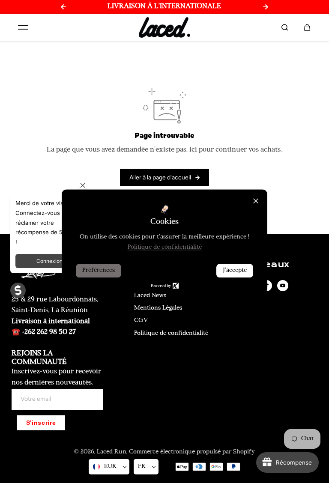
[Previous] (63, 7)
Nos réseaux (257, 264)
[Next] (265, 7)
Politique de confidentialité (171, 333)
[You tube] (283, 285)
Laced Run (111, 452)
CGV (141, 320)
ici (193, 149)
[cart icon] (307, 27)
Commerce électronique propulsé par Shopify (192, 452)
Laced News (150, 295)
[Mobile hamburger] (23, 27)
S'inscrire (41, 423)
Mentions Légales (158, 308)
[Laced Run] (164, 28)
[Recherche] (285, 27)
